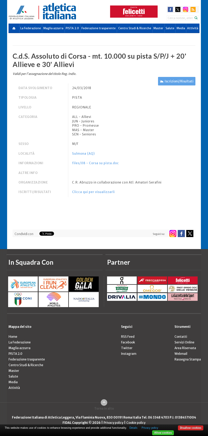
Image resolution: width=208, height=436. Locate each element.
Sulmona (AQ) (83, 153)
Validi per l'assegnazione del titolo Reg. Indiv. (44, 74)
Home (13, 337)
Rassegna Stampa (187, 359)
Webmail (180, 354)
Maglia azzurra (53, 28)
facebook (170, 9)
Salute (170, 28)
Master (158, 28)
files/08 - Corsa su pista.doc (95, 163)
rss (193, 9)
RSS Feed (127, 337)
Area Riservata (185, 348)
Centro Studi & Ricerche (134, 28)
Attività (192, 28)
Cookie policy (135, 423)
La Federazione (30, 28)
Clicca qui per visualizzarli (93, 192)
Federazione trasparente (98, 28)
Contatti (180, 337)
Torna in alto (104, 408)
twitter (177, 9)
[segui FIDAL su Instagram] (172, 233)
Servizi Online (184, 342)
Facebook (128, 342)
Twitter (126, 348)
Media (181, 28)
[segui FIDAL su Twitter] (189, 233)
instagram (185, 9)
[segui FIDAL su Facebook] (181, 233)
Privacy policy (113, 423)
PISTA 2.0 (72, 28)
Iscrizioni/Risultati (179, 81)
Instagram (128, 354)
